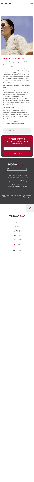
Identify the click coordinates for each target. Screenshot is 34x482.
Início (17, 222)
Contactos (17, 239)
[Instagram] (14, 250)
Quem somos (17, 227)
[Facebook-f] (17, 250)
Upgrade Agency (27, 197)
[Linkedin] (20, 250)
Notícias (17, 235)
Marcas (17, 231)
